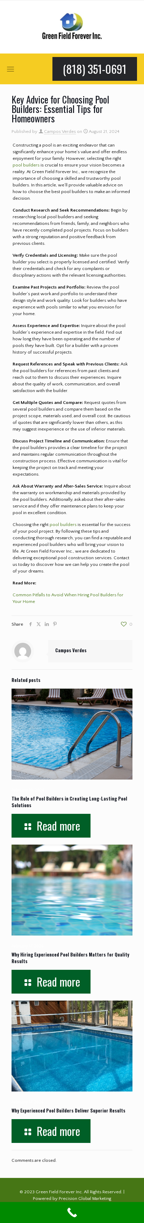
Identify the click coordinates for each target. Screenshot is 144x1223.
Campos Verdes (60, 131)
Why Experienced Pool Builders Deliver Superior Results (68, 1110)
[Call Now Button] (72, 1212)
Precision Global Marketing (85, 1198)
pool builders (26, 165)
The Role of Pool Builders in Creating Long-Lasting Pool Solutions (69, 802)
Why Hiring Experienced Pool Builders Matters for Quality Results (70, 958)
